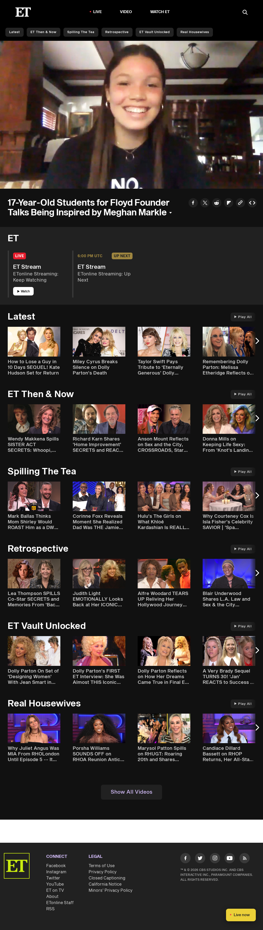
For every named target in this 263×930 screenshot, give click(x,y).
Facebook (56, 866)
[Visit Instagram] (215, 859)
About (52, 897)
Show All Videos (131, 792)
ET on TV (55, 890)
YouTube (55, 884)
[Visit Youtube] (229, 858)
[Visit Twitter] (200, 859)
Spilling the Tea (81, 32)
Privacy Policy (103, 872)
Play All (245, 317)
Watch (25, 291)
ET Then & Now (44, 32)
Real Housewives (195, 32)
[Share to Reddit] (217, 204)
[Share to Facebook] (193, 204)
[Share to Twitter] (205, 204)
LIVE (97, 12)
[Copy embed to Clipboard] (252, 204)
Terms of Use (102, 866)
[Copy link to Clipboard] (240, 204)
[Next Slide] (256, 343)
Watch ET (160, 12)
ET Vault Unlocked (154, 32)
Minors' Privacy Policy (111, 890)
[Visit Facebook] (185, 859)
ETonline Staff (60, 903)
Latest (14, 32)
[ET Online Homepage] (23, 12)
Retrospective (117, 32)
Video (126, 12)
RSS (50, 909)
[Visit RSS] (244, 859)
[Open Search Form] (245, 12)
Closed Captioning (107, 878)
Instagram (56, 872)
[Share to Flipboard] (228, 204)
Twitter (53, 878)
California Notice (105, 884)
